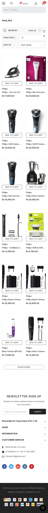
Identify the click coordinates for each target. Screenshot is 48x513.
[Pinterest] (31, 466)
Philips (14, 10)
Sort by (7, 45)
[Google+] (18, 466)
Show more (24, 367)
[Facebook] (4, 466)
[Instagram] (24, 466)
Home (6, 10)
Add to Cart (12, 83)
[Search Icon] (11, 3)
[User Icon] (36, 3)
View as (32, 30)
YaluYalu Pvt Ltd (33, 492)
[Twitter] (11, 466)
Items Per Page (10, 37)
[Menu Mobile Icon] (3, 3)
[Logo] (23, 3)
